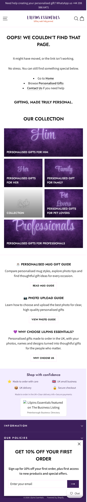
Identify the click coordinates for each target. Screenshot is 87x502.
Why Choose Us (43, 358)
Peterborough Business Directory (43, 412)
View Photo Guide (44, 319)
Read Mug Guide (43, 285)
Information (16, 426)
